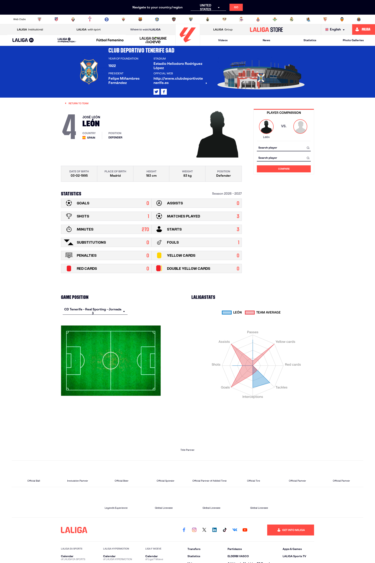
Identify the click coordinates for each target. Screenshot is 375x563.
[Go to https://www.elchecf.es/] (123, 19)
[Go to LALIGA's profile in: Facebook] (184, 530)
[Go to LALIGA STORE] (266, 29)
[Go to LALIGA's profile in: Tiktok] (224, 530)
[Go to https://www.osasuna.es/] (73, 19)
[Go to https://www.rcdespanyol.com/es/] (258, 19)
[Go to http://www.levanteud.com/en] (174, 19)
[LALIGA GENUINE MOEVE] (153, 40)
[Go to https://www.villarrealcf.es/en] (359, 19)
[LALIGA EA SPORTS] (23, 40)
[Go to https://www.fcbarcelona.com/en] (140, 19)
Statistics (310, 40)
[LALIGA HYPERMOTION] (67, 40)
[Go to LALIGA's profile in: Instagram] (194, 530)
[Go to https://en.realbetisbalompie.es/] (275, 19)
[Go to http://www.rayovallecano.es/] (224, 19)
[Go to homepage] (188, 44)
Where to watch (145, 29)
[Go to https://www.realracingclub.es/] (208, 19)
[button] (23, 40)
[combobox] (284, 147)
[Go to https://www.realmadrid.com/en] (292, 19)
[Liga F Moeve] (110, 40)
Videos (223, 40)
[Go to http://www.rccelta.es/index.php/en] (90, 19)
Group (223, 29)
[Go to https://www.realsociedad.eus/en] (308, 19)
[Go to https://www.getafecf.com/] (157, 19)
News (266, 40)
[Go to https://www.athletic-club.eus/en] (39, 19)
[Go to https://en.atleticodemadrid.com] (56, 19)
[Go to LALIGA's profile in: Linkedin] (214, 530)
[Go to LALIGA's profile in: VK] (234, 530)
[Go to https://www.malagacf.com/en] (191, 19)
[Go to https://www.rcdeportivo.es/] (241, 19)
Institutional (30, 29)
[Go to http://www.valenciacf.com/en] (342, 19)
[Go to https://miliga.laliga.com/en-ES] (363, 29)
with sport (89, 29)
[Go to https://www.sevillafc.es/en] (325, 19)
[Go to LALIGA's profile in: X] (156, 92)
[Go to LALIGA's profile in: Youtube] (244, 530)
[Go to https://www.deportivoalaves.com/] (107, 19)
